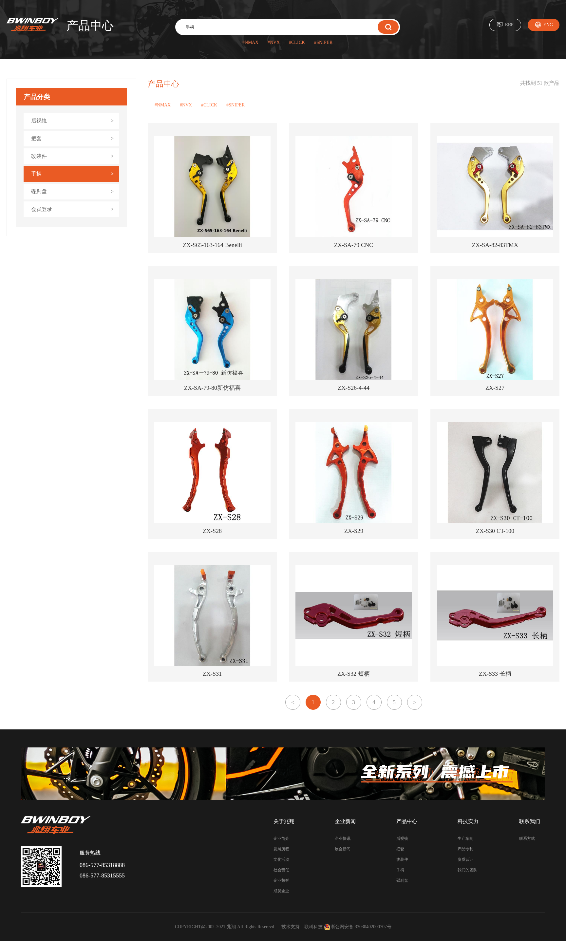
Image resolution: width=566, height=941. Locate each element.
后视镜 (402, 838)
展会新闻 (342, 849)
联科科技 (313, 926)
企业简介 (281, 838)
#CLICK (297, 42)
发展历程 (281, 849)
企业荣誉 (281, 880)
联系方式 (527, 838)
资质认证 (465, 859)
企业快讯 (342, 838)
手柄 (400, 870)
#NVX (274, 42)
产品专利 (465, 849)
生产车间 (465, 838)
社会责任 (281, 870)
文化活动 (281, 859)
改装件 (402, 859)
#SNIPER (323, 42)
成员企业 (281, 891)
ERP (509, 24)
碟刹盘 (402, 880)
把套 (400, 849)
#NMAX (250, 42)
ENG (548, 24)
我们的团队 (467, 870)
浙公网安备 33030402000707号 (360, 926)
